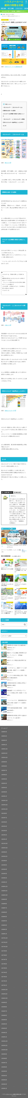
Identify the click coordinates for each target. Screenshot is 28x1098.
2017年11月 (4, 942)
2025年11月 (4, 753)
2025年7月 (4, 770)
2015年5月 (4, 1071)
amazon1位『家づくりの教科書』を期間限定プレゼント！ (14, 11)
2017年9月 (4, 951)
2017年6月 (4, 963)
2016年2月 (4, 1032)
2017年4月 (4, 972)
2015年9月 (4, 1054)
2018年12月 (4, 886)
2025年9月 (4, 761)
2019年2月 (4, 878)
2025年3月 (4, 787)
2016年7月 (4, 1011)
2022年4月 (4, 826)
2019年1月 (4, 882)
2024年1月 (4, 796)
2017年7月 (4, 959)
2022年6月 (4, 822)
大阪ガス (7, 325)
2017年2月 (4, 981)
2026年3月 (4, 736)
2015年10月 (4, 1049)
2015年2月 (4, 1084)
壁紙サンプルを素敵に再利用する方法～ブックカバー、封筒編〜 (17, 654)
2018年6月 (4, 912)
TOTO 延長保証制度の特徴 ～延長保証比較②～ (17, 709)
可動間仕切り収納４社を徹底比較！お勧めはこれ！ (17, 646)
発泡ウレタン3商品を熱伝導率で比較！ (16, 661)
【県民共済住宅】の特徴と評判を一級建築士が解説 (17, 684)
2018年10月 (4, 895)
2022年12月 (4, 809)
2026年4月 (4, 731)
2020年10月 (4, 847)
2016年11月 (4, 993)
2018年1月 (4, 933)
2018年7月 (4, 908)
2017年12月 (4, 938)
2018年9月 (4, 899)
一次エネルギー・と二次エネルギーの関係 (14, 119)
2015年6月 (4, 1067)
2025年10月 (4, 757)
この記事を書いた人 (7, 492)
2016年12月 (4, 989)
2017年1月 (4, 985)
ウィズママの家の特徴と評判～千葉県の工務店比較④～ (17, 676)
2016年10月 (4, 998)
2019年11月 (4, 856)
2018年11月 (4, 890)
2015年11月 (4, 1045)
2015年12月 (4, 1041)
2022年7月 (4, 817)
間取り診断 (3, 8)
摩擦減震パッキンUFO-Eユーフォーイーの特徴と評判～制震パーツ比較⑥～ (17, 693)
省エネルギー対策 (4, 19)
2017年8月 (4, 955)
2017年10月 (4, 946)
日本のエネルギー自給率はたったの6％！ (13, 122)
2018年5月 (4, 916)
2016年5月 (4, 1019)
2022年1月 (4, 839)
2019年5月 (4, 865)
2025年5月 (4, 779)
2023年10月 (4, 804)
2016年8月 (4, 1006)
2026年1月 (4, 744)
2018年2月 (4, 929)
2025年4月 (4, 783)
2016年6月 (4, 1015)
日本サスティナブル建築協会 (13, 66)
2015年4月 (4, 1075)
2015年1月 (4, 1088)
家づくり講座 (11, 8)
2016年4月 (4, 1024)
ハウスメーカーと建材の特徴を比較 (14, 3)
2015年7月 (4, 1062)
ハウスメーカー (19, 8)
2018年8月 (4, 903)
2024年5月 (4, 792)
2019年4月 (4, 869)
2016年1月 (4, 1037)
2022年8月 (4, 813)
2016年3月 (4, 1028)
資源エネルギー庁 (10, 410)
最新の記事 (18, 492)
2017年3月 (4, 976)
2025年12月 (4, 749)
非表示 (9, 104)
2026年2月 (4, 740)
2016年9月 (4, 1002)
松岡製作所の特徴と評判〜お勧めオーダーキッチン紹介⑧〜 (17, 716)
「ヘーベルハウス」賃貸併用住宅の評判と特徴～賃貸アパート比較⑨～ (17, 701)
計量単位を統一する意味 (9, 110)
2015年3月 (4, 1079)
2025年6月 (4, 774)
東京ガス (7, 162)
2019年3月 (4, 873)
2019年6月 (4, 860)
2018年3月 (4, 925)
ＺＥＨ (14, 528)
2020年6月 (4, 852)
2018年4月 (4, 920)
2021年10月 (4, 843)
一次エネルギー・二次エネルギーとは (12, 107)
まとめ (4, 125)
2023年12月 (4, 800)
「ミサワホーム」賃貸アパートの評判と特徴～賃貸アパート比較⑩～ (17, 669)
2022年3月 (4, 830)
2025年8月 (4, 766)
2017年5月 (4, 968)
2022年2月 (4, 834)
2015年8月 (4, 1058)
